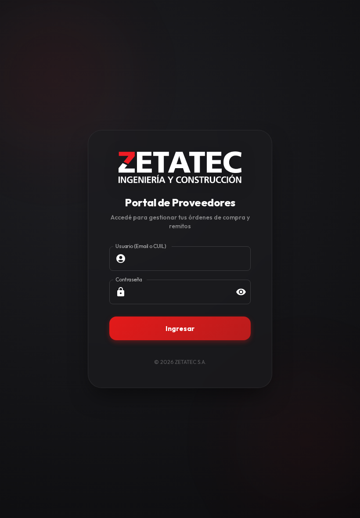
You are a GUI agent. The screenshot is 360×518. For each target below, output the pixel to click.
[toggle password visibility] (241, 292)
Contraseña (128, 279)
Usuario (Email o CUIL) (140, 246)
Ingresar (180, 328)
